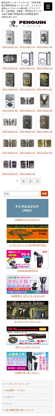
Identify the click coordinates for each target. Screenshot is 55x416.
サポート (10, 397)
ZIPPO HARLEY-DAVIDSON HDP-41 (27, 68)
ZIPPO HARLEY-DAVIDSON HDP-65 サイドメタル (27, 153)
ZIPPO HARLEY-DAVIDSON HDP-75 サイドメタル (10, 132)
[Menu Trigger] (48, 6)
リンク (9, 403)
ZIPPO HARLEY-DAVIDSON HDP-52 (44, 89)
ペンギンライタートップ (17, 383)
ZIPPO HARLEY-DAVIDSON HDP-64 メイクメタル (44, 153)
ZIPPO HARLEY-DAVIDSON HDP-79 (44, 47)
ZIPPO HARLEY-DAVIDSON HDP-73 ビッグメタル (44, 110)
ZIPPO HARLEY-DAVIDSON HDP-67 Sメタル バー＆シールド (44, 132)
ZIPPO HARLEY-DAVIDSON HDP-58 (10, 110)
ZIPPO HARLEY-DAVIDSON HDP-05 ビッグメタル (10, 89)
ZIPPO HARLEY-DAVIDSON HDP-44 (44, 68)
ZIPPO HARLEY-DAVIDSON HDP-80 (27, 47)
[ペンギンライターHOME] (27, 24)
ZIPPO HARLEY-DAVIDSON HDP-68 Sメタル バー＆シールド (27, 132)
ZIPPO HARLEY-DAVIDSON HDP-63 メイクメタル (10, 174)
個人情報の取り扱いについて (20, 410)
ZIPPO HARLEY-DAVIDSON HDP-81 (10, 47)
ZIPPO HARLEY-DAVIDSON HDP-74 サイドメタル (27, 110)
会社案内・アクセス (15, 390)
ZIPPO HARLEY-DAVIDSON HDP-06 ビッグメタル (27, 89)
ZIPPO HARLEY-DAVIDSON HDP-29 (10, 68)
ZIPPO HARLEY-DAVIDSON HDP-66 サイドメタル (10, 153)
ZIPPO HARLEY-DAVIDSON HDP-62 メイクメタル (27, 174)
